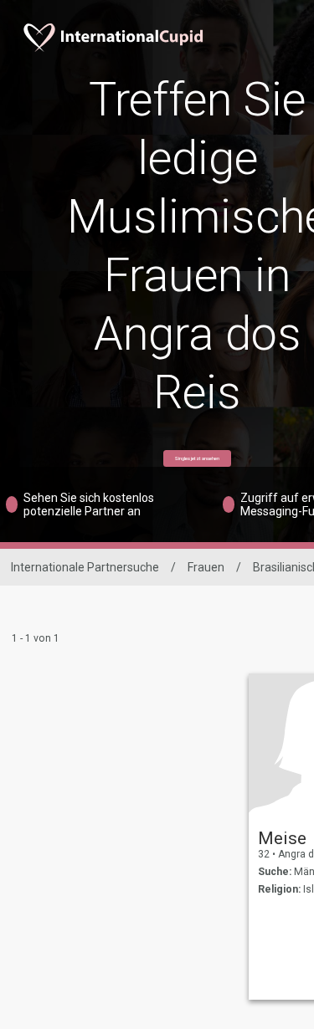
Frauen (206, 567)
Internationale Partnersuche (85, 567)
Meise (282, 838)
